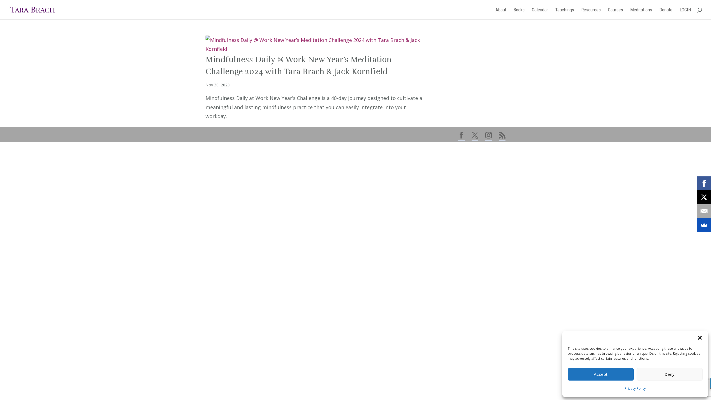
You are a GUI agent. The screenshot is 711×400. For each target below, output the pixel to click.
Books (519, 10)
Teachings (564, 10)
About (500, 10)
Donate (665, 10)
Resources (591, 10)
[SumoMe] (704, 225)
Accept (601, 374)
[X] (704, 197)
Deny (670, 374)
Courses (615, 10)
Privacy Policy (635, 388)
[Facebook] (704, 183)
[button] (700, 338)
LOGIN (685, 10)
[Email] (704, 211)
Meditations (641, 10)
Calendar (540, 10)
